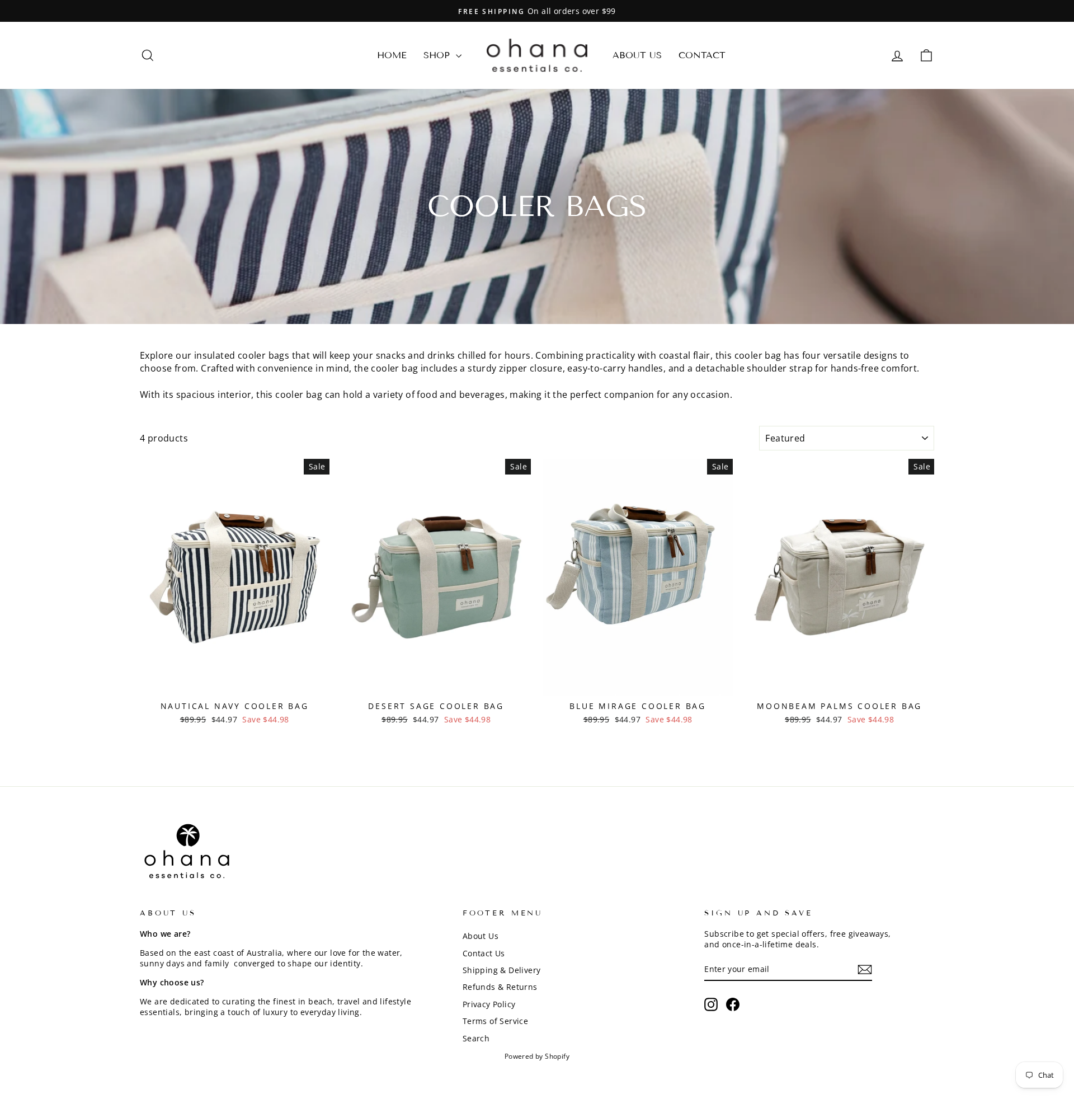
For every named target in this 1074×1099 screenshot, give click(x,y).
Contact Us (484, 953)
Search (476, 1038)
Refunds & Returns (500, 986)
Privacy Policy (489, 1004)
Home (392, 55)
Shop (438, 55)
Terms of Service (495, 1021)
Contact (702, 55)
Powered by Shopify (537, 1056)
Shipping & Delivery (502, 970)
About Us (637, 55)
